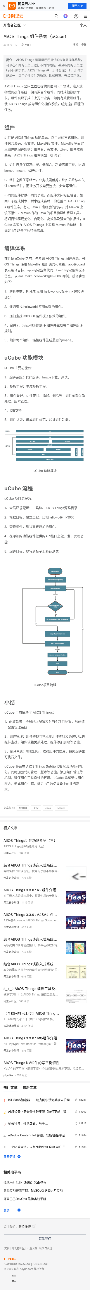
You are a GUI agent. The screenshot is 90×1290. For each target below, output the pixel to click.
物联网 (23, 808)
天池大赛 (32, 1248)
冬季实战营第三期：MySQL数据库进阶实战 (33, 1190)
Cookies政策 (40, 1264)
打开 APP (77, 6)
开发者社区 (18, 1248)
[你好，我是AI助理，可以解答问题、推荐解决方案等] (65, 16)
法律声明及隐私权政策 (17, 1264)
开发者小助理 (11, 877)
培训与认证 (45, 1248)
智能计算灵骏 (11, 1026)
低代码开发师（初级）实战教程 (24, 1182)
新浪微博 (25, 1226)
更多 (6, 1210)
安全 (36, 808)
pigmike (8, 1075)
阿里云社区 (10, 853)
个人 (83, 25)
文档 (7, 1248)
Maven (61, 808)
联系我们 (45, 1238)
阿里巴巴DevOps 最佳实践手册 (24, 1198)
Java (48, 808)
